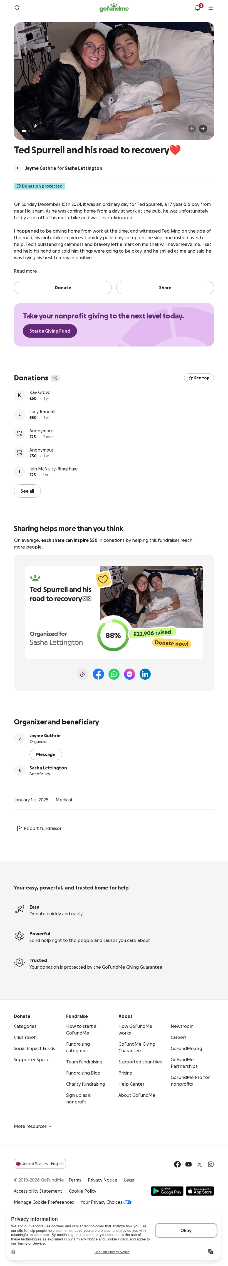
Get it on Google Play (167, 1191)
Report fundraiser (42, 828)
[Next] (203, 128)
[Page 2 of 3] (29, 131)
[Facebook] (98, 674)
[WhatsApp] (114, 674)
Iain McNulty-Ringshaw (53, 468)
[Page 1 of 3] (24, 131)
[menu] (210, 7)
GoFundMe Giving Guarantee (132, 967)
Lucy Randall (42, 411)
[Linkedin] (145, 674)
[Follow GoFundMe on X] (199, 1164)
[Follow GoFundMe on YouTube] (188, 1164)
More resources (30, 1126)
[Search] (17, 7)
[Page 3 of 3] (33, 131)
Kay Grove (40, 392)
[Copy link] (82, 674)
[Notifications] (197, 7)
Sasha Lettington (48, 767)
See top (202, 378)
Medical (64, 799)
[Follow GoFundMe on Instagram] (210, 1164)
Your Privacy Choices (101, 1202)
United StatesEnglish (43, 1164)
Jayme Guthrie (45, 735)
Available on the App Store (200, 1191)
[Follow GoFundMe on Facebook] (177, 1164)
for (63, 168)
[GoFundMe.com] (114, 8)
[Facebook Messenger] (129, 674)
